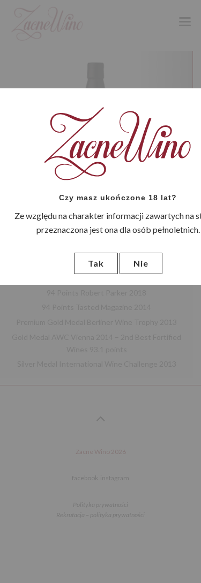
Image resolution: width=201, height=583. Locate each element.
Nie (140, 263)
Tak (96, 263)
